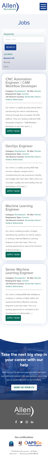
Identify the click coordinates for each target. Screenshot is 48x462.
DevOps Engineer (19, 146)
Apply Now (13, 131)
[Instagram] (26, 422)
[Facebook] (16, 422)
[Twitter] (21, 422)
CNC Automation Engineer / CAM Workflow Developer (21, 82)
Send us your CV (24, 387)
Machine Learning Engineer (19, 208)
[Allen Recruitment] (10, 7)
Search (10, 47)
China (6, 67)
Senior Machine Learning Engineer (19, 271)
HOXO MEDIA (33, 454)
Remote (7, 62)
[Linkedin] (32, 422)
